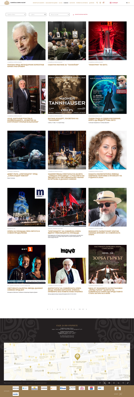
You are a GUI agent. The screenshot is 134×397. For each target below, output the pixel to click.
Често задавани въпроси (28, 382)
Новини (66, 2)
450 (80, 309)
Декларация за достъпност (41, 382)
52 (68, 309)
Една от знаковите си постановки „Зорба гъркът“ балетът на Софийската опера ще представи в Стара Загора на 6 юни (105, 290)
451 (83, 309)
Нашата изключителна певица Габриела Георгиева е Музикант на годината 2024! (105, 175)
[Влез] (100, 3)
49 (60, 309)
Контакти (72, 2)
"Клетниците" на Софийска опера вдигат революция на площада (64, 232)
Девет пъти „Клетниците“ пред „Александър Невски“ (22, 175)
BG (127, 2)
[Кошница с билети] (103, 3)
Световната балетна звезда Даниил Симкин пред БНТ (25, 289)
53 (71, 309)
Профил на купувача (82, 2)
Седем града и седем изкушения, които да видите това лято (104, 119)
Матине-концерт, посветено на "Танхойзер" (63, 119)
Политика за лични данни (16, 382)
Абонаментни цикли (51, 2)
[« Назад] (47, 309)
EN (129, 2)
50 (63, 309)
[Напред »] (86, 309)
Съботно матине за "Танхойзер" (63, 65)
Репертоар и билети (38, 2)
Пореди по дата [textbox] (11, 14)
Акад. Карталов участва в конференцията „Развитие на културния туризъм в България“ (23, 120)
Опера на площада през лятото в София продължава (23, 232)
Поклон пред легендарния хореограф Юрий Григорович (25, 65)
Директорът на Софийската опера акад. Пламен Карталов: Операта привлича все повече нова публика (65, 290)
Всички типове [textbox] (54, 14)
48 (57, 309)
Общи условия (7, 382)
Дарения (91, 2)
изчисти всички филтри (81, 14)
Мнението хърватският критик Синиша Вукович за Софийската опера (104, 233)
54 (74, 309)
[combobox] (16, 14)
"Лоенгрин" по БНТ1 (97, 65)
